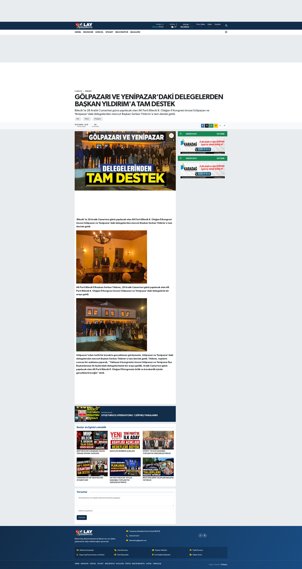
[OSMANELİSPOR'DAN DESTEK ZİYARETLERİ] (92, 467)
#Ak (77, 119)
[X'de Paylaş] (207, 126)
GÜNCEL (99, 32)
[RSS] (205, 535)
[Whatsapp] (200, 535)
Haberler (78, 91)
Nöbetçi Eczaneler (87, 550)
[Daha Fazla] (216, 126)
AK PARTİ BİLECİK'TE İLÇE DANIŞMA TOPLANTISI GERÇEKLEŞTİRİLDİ (121, 480)
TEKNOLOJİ (157, 564)
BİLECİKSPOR (121, 32)
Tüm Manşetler (123, 555)
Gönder (81, 518)
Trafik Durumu (197, 550)
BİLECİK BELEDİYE (138, 564)
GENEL (78, 32)
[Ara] (226, 25)
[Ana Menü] (226, 32)
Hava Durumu (123, 550)
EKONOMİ (88, 32)
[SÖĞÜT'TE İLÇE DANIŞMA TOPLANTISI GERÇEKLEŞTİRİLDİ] (158, 440)
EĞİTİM (128, 564)
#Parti (87, 119)
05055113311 (134, 536)
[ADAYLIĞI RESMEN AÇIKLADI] (125, 440)
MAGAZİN (135, 32)
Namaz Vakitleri (161, 550)
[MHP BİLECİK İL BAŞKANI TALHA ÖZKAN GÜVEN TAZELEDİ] (92, 440)
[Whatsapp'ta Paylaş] (211, 126)
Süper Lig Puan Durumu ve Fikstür (92, 555)
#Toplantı (97, 119)
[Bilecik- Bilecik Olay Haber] (83, 25)
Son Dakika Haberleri (162, 555)
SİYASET (109, 32)
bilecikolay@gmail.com (138, 540)
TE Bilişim (223, 564)
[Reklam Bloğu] (202, 146)
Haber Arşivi (197, 555)
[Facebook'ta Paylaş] (202, 126)
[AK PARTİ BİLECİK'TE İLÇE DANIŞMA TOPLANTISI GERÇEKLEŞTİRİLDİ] (125, 467)
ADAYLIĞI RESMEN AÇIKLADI (122, 451)
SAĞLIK (148, 564)
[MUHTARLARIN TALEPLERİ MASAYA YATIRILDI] (158, 467)
